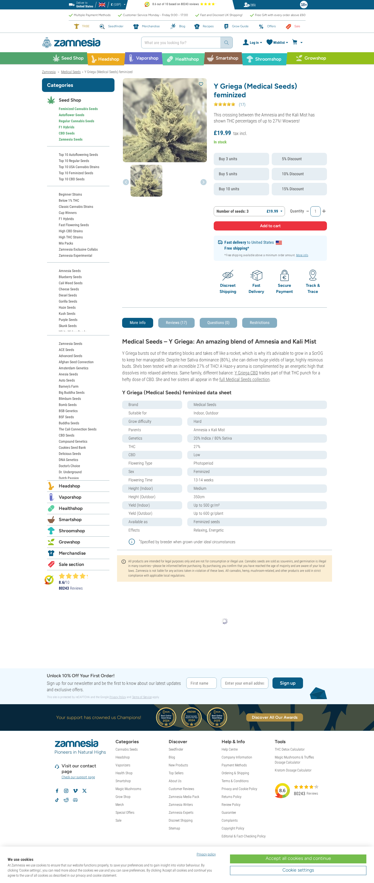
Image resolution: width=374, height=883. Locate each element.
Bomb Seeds (68, 405)
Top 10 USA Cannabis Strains (79, 167)
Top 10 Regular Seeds (74, 161)
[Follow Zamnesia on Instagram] (66, 790)
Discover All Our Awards (274, 717)
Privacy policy (206, 854)
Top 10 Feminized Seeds (76, 173)
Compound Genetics (73, 441)
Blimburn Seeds (70, 399)
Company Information (237, 757)
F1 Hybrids (66, 127)
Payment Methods (234, 765)
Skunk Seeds (68, 326)
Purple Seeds (68, 320)
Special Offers (125, 812)
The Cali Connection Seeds (77, 429)
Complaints (230, 820)
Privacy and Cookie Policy (239, 789)
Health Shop (124, 773)
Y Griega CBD (246, 372)
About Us (175, 781)
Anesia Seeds (68, 374)
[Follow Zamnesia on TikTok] (57, 800)
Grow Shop (123, 797)
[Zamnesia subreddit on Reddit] (66, 800)
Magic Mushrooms (128, 789)
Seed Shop (70, 100)
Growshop (69, 542)
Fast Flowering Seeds (74, 225)
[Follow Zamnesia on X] (84, 790)
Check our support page (78, 777)
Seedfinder (176, 749)
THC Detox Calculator (290, 749)
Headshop (69, 486)
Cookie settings (298, 870)
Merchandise (72, 553)
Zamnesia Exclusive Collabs (78, 249)
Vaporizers (123, 765)
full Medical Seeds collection (244, 379)
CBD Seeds (67, 133)
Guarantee (229, 812)
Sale (118, 820)
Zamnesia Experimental (75, 255)
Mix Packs (66, 243)
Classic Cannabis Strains (76, 207)
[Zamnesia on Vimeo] (75, 790)
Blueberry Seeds (70, 277)
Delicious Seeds (70, 454)
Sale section (71, 564)
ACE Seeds (66, 350)
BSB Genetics (68, 411)
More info (302, 255)
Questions (218, 322)
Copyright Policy (233, 828)
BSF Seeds (66, 417)
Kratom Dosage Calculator (293, 770)
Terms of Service (142, 697)
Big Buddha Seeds (71, 392)
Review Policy (231, 805)
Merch (120, 805)
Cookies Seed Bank (72, 447)
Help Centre (230, 749)
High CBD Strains (71, 231)
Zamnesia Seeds (70, 139)
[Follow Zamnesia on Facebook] (57, 790)
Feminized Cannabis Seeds (78, 109)
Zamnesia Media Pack (184, 797)
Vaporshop (70, 497)
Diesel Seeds (68, 295)
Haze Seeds (67, 307)
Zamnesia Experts (181, 812)
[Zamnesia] (87, 42)
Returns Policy (231, 797)
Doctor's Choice (69, 466)
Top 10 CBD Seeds (71, 179)
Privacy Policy (117, 697)
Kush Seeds (67, 313)
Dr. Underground (70, 472)
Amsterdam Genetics (73, 368)
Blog (172, 757)
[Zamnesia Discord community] (75, 800)
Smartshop (70, 519)
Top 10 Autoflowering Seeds (78, 155)
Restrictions (259, 322)
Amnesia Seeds (70, 271)
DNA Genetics (68, 460)
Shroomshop (72, 531)
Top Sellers (176, 773)
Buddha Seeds (69, 423)
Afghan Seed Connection (76, 362)
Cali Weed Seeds (70, 283)
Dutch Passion (69, 478)
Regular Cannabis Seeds (76, 121)
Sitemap (174, 828)
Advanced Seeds (70, 356)
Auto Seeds (67, 380)
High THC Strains (71, 237)
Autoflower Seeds (71, 115)
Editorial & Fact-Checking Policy (244, 836)
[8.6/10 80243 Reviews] (75, 576)
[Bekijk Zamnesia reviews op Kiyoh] (49, 579)
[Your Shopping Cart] (298, 42)
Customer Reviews (181, 789)
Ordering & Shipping (235, 773)
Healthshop (71, 508)
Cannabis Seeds (127, 749)
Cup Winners (68, 213)
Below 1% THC (69, 200)
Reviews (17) (176, 322)
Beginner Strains (70, 194)
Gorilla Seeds (68, 301)
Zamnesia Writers (181, 805)
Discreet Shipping (181, 820)
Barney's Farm (69, 386)
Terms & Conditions (235, 781)
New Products (178, 765)
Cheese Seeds (69, 289)
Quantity (297, 211)
